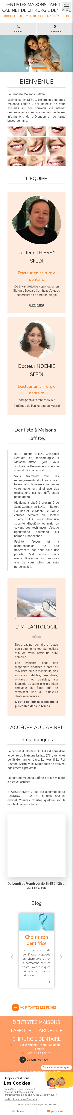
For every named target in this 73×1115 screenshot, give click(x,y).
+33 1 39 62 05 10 (39, 1053)
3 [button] (39, 68)
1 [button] (27, 68)
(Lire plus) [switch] (36, 305)
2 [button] (30, 68)
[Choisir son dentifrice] (36, 922)
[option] (36, 53)
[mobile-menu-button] (66, 6)
